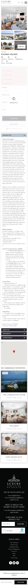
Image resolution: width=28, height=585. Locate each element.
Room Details (7, 338)
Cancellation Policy (14, 547)
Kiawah (5, 373)
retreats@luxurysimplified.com (15, 497)
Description (7, 135)
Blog (14, 555)
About (14, 553)
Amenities (6, 330)
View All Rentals (14, 542)
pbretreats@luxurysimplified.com (15, 510)
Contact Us (14, 551)
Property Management (14, 549)
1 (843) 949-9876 (14, 512)
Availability (7, 333)
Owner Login (14, 558)
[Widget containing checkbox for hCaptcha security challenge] (13, 531)
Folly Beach (6, 404)
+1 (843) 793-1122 (14, 500)
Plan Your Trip (14, 544)
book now (20, 582)
